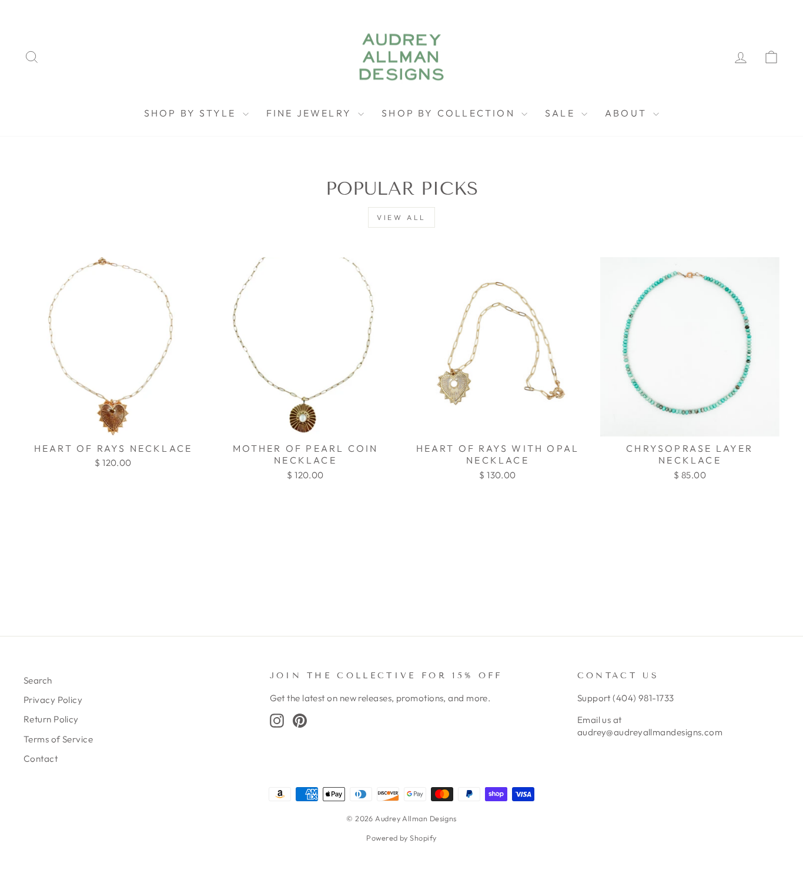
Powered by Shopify (401, 837)
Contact (41, 758)
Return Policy (51, 719)
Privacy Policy (53, 699)
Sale (561, 113)
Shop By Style (192, 113)
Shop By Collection (450, 113)
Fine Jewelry (311, 113)
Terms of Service (58, 739)
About (627, 113)
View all (401, 217)
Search (38, 680)
